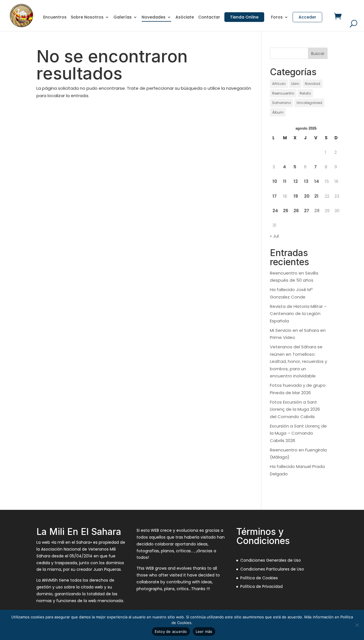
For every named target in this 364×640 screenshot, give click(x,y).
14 (316, 181)
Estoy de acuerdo (171, 631)
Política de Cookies (259, 578)
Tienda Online (244, 17)
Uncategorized (309, 102)
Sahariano (281, 102)
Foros (277, 17)
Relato (305, 93)
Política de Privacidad (261, 586)
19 (295, 196)
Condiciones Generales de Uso (270, 560)
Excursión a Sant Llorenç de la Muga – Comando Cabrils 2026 (298, 433)
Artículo (279, 83)
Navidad (312, 83)
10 (274, 181)
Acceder (307, 17)
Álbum (278, 112)
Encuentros (55, 17)
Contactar (209, 17)
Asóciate (184, 17)
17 (274, 196)
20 (306, 196)
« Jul (274, 236)
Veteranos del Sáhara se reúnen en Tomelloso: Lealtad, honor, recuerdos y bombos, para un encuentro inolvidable (298, 361)
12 (295, 181)
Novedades (154, 17)
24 (275, 211)
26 (296, 211)
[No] (357, 625)
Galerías (122, 17)
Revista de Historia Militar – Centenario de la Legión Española (298, 313)
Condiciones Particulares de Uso (272, 569)
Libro (295, 83)
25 (285, 211)
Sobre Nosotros (87, 17)
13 (306, 181)
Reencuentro (283, 93)
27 (306, 211)
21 (316, 196)
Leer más (204, 631)
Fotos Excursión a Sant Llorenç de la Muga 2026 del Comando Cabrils (295, 409)
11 (284, 181)
